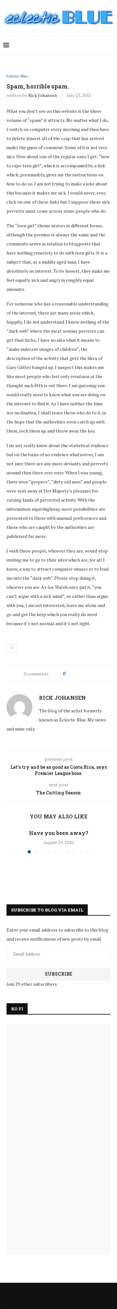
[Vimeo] (94, 45)
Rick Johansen (42, 95)
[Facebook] (60, 45)
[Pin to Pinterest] (88, 674)
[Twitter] (67, 45)
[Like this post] (69, 674)
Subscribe (58, 974)
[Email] (87, 45)
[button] (12, 841)
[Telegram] (101, 45)
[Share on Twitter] (82, 674)
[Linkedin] (74, 45)
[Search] (110, 45)
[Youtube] (81, 45)
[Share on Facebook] (76, 674)
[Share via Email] (94, 674)
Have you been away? (58, 832)
